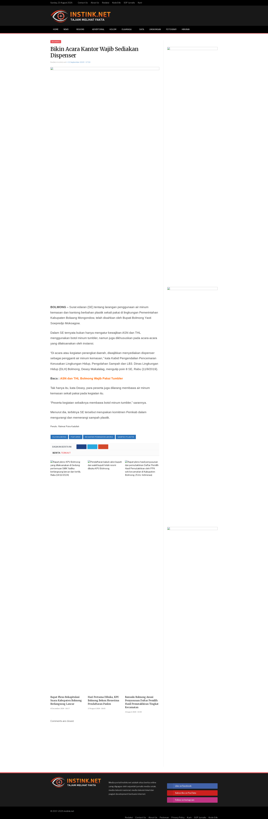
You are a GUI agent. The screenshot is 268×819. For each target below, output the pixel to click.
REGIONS (80, 29)
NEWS (66, 29)
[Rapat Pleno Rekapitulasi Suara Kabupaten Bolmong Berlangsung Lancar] (67, 576)
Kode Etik (116, 3)
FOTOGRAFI (171, 29)
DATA (141, 29)
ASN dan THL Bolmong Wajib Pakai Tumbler (91, 378)
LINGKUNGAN (155, 29)
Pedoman (164, 817)
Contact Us (83, 3)
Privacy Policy (178, 817)
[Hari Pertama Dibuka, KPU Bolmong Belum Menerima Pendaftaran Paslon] (105, 576)
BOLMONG (56, 42)
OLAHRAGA (127, 29)
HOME (55, 29)
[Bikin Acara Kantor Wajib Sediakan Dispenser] (104, 183)
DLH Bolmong (59, 437)
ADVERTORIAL (98, 29)
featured (75, 437)
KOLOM (113, 29)
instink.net (69, 811)
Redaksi (105, 3)
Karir (140, 3)
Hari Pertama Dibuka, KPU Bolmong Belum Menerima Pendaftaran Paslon (103, 700)
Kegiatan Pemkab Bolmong (99, 437)
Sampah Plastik (126, 437)
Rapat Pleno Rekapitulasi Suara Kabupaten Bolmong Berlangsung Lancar (66, 700)
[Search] (215, 29)
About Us (95, 3)
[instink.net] (80, 15)
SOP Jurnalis (129, 3)
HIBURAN (186, 29)
